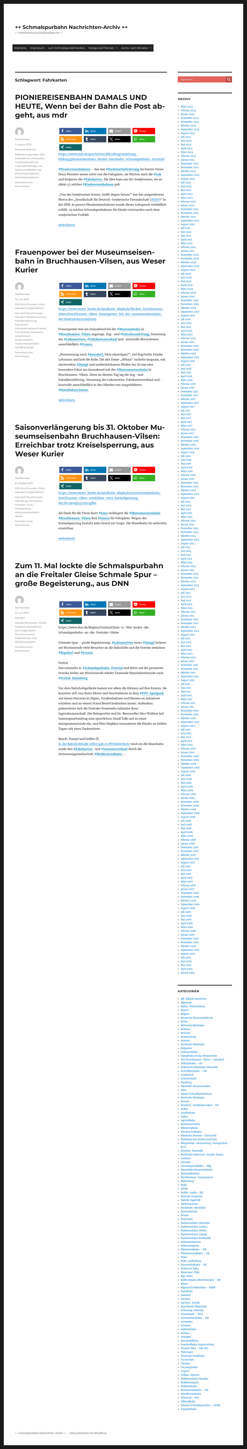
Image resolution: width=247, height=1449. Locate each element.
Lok (158, 174)
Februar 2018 (188, 383)
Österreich (187, 1219)
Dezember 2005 (190, 938)
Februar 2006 (188, 931)
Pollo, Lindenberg (191, 1260)
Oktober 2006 (188, 900)
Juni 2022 (186, 186)
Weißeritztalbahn (109, 754)
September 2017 (190, 402)
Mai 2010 (186, 737)
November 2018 (190, 349)
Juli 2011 (185, 684)
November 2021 (190, 213)
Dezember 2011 (189, 665)
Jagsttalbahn (188, 1120)
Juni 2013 (186, 596)
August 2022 (188, 178)
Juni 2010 (186, 733)
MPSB (184, 1188)
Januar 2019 (187, 342)
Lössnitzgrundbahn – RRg (196, 1166)
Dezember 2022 (190, 163)
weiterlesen (66, 225)
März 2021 (187, 243)
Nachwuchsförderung (123, 169)
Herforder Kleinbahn (193, 1097)
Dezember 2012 (189, 619)
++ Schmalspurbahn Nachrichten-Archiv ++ (71, 27)
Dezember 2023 (190, 118)
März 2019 (187, 334)
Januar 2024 (188, 114)
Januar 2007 (188, 889)
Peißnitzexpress (190, 1245)
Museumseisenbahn (133, 369)
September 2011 (190, 676)
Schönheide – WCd (192, 1314)
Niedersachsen (35, 308)
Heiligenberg (23, 508)
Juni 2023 (186, 140)
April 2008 (187, 832)
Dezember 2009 (190, 756)
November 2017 (190, 395)
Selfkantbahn (188, 1329)
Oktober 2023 (188, 125)
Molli (184, 1185)
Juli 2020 (186, 273)
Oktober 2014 (188, 535)
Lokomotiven (23, 335)
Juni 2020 (186, 277)
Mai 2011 (186, 691)
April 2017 (186, 421)
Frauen (42, 328)
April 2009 (187, 786)
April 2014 (186, 558)
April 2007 (187, 877)
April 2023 (186, 148)
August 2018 (188, 361)
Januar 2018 (187, 387)
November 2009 (190, 760)
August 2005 (188, 953)
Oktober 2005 (188, 946)
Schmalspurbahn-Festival (104, 668)
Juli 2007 (186, 866)
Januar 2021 (187, 251)
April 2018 (186, 376)
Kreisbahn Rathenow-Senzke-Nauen (202, 1154)
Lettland (185, 1158)
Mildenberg (187, 1181)
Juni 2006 (186, 915)
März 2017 (187, 425)
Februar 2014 (188, 566)
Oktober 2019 (188, 308)
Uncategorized (189, 1367)
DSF (42, 154)
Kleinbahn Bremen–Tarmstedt (198, 1135)
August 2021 (188, 224)
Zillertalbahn (188, 1401)
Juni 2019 (186, 323)
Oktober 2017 (188, 399)
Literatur (186, 1162)
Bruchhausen (35, 313)
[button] (70, 131)
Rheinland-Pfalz (190, 1272)
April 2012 (186, 649)
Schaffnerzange (24, 347)
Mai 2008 (186, 828)
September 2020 (190, 266)
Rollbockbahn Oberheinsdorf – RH (201, 1279)
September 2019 (190, 311)
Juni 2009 (186, 779)
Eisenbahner (22, 158)
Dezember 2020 (190, 254)
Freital (42, 622)
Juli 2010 (185, 729)
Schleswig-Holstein (192, 1310)
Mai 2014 (186, 554)
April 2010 (186, 741)
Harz (183, 1090)
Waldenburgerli (190, 1382)
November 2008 (190, 805)
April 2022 (187, 194)
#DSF (155, 199)
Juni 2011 (186, 687)
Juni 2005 (186, 961)
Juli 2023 (186, 137)
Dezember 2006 (190, 893)
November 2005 (190, 942)
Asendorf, (97, 354)
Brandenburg (188, 1036)
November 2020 (190, 258)
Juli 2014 (185, 547)
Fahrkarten (37, 158)
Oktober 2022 (188, 171)
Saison (105, 518)
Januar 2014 (187, 570)
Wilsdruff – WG (190, 1397)
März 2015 (187, 516)
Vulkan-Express (190, 1374)
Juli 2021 (185, 228)
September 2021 (190, 220)
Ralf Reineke (22, 139)
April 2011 (186, 695)
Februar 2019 (188, 338)
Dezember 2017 (189, 391)
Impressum (37, 48)
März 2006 (187, 927)
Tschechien (187, 1359)
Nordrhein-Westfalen (193, 1207)
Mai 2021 (186, 235)
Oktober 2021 (188, 216)
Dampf (83, 364)
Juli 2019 (186, 319)
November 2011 (189, 668)
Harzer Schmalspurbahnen (196, 1093)
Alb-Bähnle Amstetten (194, 998)
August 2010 (188, 725)
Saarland (186, 1295)
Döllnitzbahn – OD (191, 1063)
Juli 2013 (185, 592)
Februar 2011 (188, 703)
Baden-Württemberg (193, 1006)
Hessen (185, 1101)
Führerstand (22, 332)
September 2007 (190, 858)
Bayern (185, 1010)
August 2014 (188, 543)
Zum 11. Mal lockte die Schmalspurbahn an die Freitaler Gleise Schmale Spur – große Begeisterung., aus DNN (89, 574)
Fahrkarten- (85, 749)
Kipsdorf (67, 652)
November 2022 (190, 167)
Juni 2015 (186, 505)
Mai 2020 (186, 281)
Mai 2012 (186, 646)
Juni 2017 (186, 414)
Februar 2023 (188, 156)
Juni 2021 (186, 232)
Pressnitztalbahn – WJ (194, 1264)
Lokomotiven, (76, 339)
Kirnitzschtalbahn (191, 1131)
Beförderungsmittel (27, 154)
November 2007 (190, 851)
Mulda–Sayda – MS (192, 1192)
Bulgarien (186, 1048)
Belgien (185, 1014)
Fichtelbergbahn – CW (194, 1071)
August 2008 (188, 817)
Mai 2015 (186, 509)
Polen (184, 1257)
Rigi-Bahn (187, 1276)
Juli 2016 (186, 456)
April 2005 (187, 969)
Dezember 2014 (189, 528)
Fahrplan (20, 504)
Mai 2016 (186, 463)
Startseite (20, 48)
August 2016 (188, 452)
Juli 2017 (185, 410)
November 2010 (190, 714)
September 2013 (190, 585)
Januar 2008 (188, 843)
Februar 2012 (188, 657)
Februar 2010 (188, 748)
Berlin (184, 1021)
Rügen (184, 1283)
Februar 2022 (188, 201)
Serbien (185, 1333)
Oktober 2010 (188, 718)
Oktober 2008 (188, 809)
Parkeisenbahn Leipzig (194, 1234)
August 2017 (188, 406)
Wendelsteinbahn (191, 1393)
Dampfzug (21, 500)
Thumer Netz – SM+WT (194, 1348)
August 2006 (188, 908)
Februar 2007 (188, 885)
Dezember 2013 (189, 573)
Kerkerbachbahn (190, 1124)
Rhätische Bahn (190, 1268)
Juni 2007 (186, 870)
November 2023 (190, 121)
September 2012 (190, 630)
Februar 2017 (188, 429)
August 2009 (188, 771)
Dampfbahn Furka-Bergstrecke (199, 1055)
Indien (184, 1109)
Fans (104, 513)
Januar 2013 (187, 615)
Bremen (185, 1040)
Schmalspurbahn (25, 630)
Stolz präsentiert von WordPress (88, 1433)
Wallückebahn (189, 1386)
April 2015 (186, 513)
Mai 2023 (186, 144)
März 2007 (187, 881)
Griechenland (188, 1078)
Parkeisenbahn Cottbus (194, 1226)
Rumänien (187, 1291)
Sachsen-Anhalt (190, 1302)
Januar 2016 (187, 478)
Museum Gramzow (192, 1196)
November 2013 (189, 577)
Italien (184, 1116)
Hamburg (186, 1082)
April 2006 (187, 923)
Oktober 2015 (188, 490)
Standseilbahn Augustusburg (197, 1344)
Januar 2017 (187, 433)
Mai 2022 (186, 190)
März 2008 (187, 836)
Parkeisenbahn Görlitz (193, 1230)
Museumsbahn (129, 329)
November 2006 (190, 896)
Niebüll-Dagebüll (190, 1200)
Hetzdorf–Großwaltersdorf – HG (200, 1105)
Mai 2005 (186, 965)
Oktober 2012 (188, 627)
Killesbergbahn (189, 1128)
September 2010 (190, 722)
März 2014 (187, 562)
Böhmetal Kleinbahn (192, 1025)
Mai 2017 (186, 418)
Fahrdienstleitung (26, 320)
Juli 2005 (186, 957)
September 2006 (190, 904)
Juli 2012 (185, 638)
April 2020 (187, 285)
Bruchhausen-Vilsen (76, 334)
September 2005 (190, 950)
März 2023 (187, 152)
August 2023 (188, 133)
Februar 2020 (188, 292)
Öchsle (184, 1215)
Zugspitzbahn (189, 1409)
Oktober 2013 (188, 581)
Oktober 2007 (188, 855)
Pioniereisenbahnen (75, 169)
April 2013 (186, 604)
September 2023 (190, 129)
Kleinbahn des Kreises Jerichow (199, 1139)
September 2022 (190, 175)
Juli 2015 (185, 501)
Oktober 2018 (188, 353)
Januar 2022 (188, 205)
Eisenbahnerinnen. (75, 390)
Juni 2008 (186, 824)
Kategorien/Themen (101, 48)
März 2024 (187, 106)
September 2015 (190, 494)
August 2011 (187, 680)
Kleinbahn (37, 332)
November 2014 (190, 532)
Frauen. (87, 344)
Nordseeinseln (189, 1211)
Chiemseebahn (189, 1052)
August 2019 (188, 315)
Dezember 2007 (190, 847)
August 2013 (188, 589)
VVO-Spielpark (153, 693)
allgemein (186, 1002)
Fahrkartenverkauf (103, 339)
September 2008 (190, 813)
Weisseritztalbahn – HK (194, 1390)
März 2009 (187, 790)
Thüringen (187, 1352)
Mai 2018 (186, 372)
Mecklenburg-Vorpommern (197, 1177)
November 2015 (190, 486)
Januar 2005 (188, 972)
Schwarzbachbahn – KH (195, 1317)
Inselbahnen (188, 1112)
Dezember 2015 (189, 482)
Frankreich (187, 1074)
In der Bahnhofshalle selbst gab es (84, 744)
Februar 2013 (188, 611)
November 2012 (190, 623)
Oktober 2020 (188, 262)
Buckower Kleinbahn (193, 1044)
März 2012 (187, 653)
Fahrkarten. (94, 179)
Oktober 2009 (188, 763)
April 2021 (186, 239)
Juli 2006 (186, 912)
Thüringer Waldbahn (193, 1355)
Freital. (88, 652)
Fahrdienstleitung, (136, 334)
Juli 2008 (186, 820)
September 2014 (190, 539)
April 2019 (186, 330)
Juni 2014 (186, 551)
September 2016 (190, 448)
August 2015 (188, 497)
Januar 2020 (188, 296)
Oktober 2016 (188, 444)
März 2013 (186, 608)
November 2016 (190, 440)
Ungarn (185, 1371)
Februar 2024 (188, 110)
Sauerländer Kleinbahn (194, 1306)
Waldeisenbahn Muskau (194, 1378)
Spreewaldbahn (190, 1340)
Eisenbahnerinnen (35, 316)
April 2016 (186, 467)
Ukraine (185, 1363)
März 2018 (187, 380)
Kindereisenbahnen (99, 184)
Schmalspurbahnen (27, 177)
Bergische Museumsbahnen (197, 1017)
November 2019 (190, 304)
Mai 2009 (186, 782)
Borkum (185, 1029)
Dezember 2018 (189, 346)
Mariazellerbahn (190, 1173)
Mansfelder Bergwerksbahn (197, 1169)
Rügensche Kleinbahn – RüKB (198, 1287)
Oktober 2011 (188, 672)
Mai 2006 (186, 919)
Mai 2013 (186, 600)
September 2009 (190, 767)
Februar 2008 (188, 839)
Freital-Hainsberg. (74, 678)
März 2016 (187, 471)
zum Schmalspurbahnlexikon (66, 48)
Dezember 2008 (190, 801)
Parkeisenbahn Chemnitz (195, 1223)
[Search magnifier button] (229, 79)
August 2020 (188, 270)
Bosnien (185, 1033)
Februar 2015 (188, 520)
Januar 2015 (187, 524)
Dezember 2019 (190, 300)
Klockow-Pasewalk (192, 1150)
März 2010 (187, 744)
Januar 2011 (187, 706)
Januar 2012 (187, 661)
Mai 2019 (186, 327)
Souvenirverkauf (115, 749)
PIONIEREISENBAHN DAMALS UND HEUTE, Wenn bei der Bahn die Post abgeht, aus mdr (90, 106)
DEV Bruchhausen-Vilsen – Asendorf (202, 1059)
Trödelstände (120, 744)
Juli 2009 (186, 775)
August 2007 (188, 862)
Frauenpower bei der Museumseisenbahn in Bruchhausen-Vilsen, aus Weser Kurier (90, 261)
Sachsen (20, 617)
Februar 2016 (188, 475)
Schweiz (185, 1325)
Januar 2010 (187, 752)
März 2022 (187, 197)
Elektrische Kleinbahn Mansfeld (199, 1067)
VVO (34, 638)
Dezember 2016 (190, 437)
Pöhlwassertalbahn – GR (195, 1253)
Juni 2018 (186, 368)
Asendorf (20, 313)
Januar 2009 (188, 798)
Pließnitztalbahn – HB (193, 1249)
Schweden (187, 1321)
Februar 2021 (188, 247)
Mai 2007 (186, 874)
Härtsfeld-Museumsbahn (195, 1086)
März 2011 (186, 699)
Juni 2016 (186, 459)
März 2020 (187, 289)
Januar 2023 (187, 159)
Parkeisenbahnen (25, 149)
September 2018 (190, 357)
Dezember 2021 (189, 209)
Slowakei (186, 1336)
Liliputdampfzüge (26, 165)
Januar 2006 (188, 934)
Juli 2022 (186, 182)
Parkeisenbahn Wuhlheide (196, 1238)
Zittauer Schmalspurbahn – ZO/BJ (200, 1405)
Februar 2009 (188, 794)
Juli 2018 (185, 365)
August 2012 (188, 634)
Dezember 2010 (189, 710)
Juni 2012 (186, 642)
